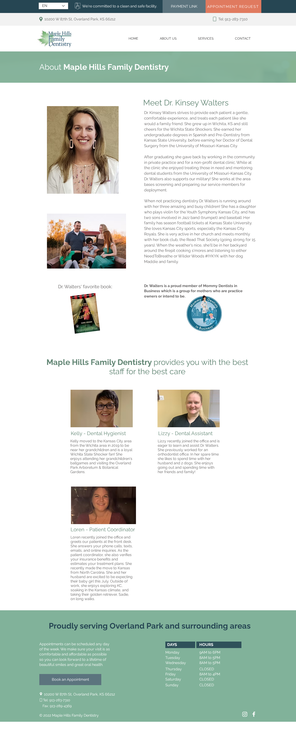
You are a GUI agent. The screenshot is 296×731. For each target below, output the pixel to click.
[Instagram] (244, 714)
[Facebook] (253, 714)
